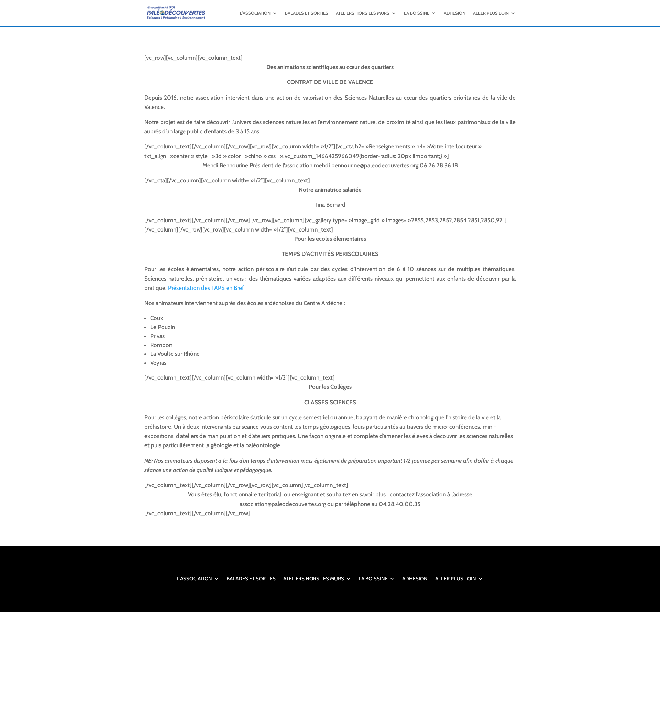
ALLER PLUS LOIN (491, 13)
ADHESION (454, 13)
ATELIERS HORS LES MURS (362, 13)
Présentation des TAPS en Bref (206, 287)
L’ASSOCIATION (255, 13)
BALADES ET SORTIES (306, 13)
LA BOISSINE (416, 13)
